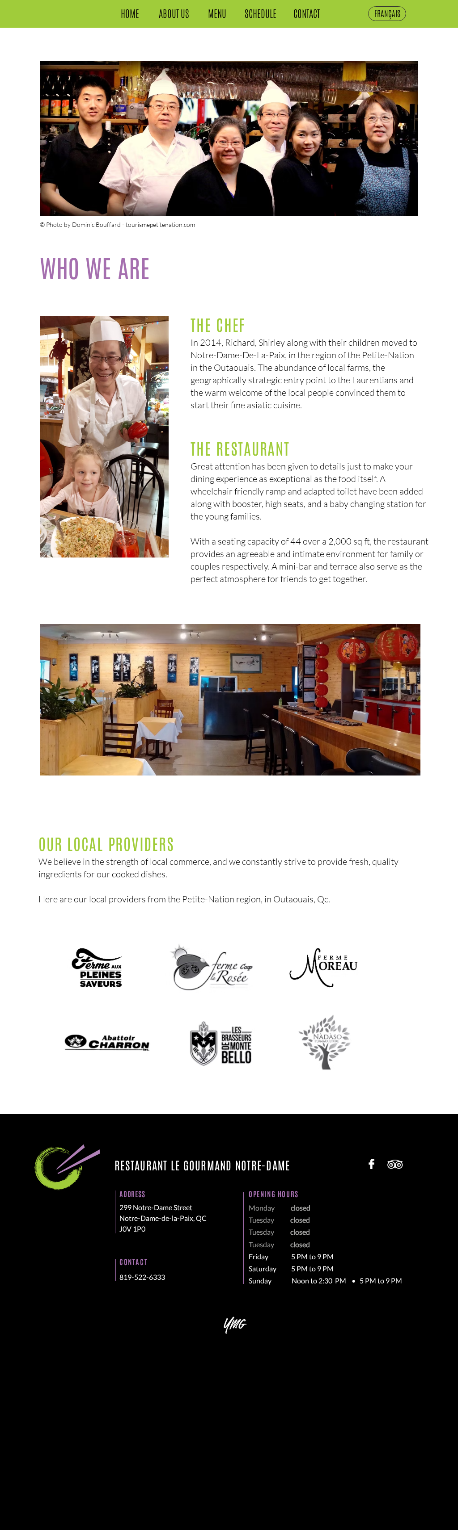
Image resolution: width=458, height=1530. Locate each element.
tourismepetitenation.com (160, 224)
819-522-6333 (142, 1277)
